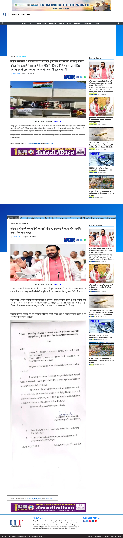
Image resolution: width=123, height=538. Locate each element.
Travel (31, 23)
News (24, 23)
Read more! (36, 531)
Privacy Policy (106, 536)
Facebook (30, 143)
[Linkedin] (93, 521)
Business (77, 23)
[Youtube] (96, 521)
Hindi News (21, 56)
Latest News (95, 58)
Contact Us (98, 536)
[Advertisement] (61, 38)
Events (97, 23)
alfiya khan (16, 73)
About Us (38, 517)
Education (52, 23)
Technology (88, 23)
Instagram (37, 143)
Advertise (113, 536)
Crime (69, 23)
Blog (119, 536)
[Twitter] (87, 521)
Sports (61, 23)
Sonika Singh (17, 237)
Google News (49, 143)
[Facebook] (84, 521)
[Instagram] (90, 521)
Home (12, 56)
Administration (41, 23)
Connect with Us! (92, 517)
